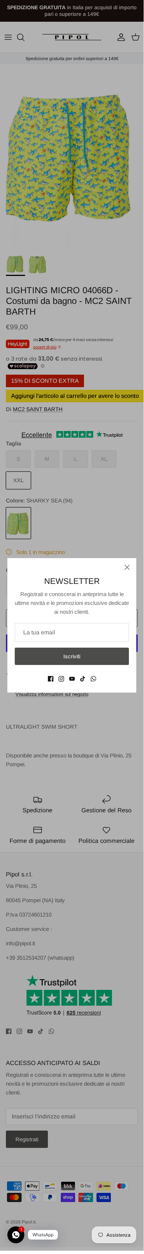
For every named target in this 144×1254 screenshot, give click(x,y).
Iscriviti (71, 656)
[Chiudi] (127, 567)
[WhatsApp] (93, 679)
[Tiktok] (82, 679)
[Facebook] (50, 679)
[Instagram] (61, 679)
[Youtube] (72, 679)
